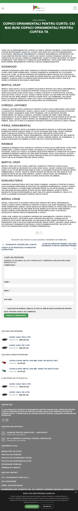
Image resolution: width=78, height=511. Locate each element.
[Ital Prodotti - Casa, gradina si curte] (39, 8)
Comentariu (10, 265)
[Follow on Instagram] (7, 420)
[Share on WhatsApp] (37, 233)
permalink (62, 240)
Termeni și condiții (11, 468)
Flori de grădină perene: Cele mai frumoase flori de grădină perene (58, 245)
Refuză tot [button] (47, 506)
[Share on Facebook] (41, 233)
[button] (3, 8)
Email (7, 291)
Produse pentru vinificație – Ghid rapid (27, 432)
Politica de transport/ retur (16, 458)
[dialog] (39, 500)
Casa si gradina (39, 20)
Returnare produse (12, 464)
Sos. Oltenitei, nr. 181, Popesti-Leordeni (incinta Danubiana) (43, 489)
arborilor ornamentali (25, 54)
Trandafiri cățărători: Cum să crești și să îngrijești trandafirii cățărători (19, 247)
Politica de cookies (11, 455)
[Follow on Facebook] (3, 420)
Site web (8, 299)
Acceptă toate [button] (32, 506)
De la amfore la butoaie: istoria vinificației (29, 438)
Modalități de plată (12, 451)
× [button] (75, 492)
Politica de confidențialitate (16, 461)
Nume (7, 282)
